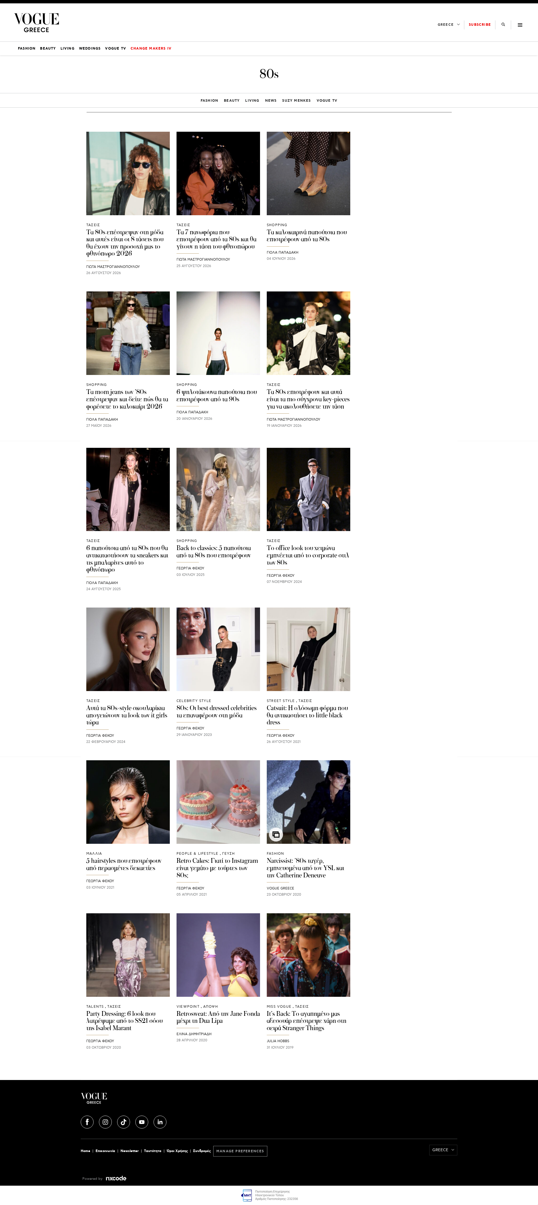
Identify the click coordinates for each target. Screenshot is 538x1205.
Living (252, 101)
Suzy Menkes (296, 101)
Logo (143, 1100)
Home (85, 1151)
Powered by (93, 1179)
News (271, 101)
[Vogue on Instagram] (106, 1121)
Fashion (209, 101)
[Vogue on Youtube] (142, 1121)
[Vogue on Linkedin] (160, 1121)
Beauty (232, 101)
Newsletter (129, 1151)
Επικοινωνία (105, 1151)
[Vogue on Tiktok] (124, 1121)
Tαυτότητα (152, 1151)
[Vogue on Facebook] (88, 1121)
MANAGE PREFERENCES (240, 1151)
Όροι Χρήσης (177, 1151)
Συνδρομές (202, 1151)
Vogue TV (327, 101)
